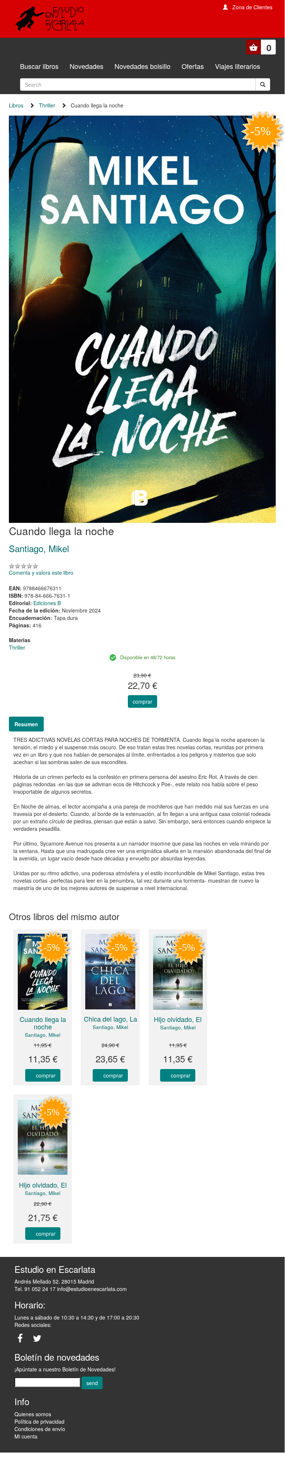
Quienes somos (32, 1414)
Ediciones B (47, 603)
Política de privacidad (39, 1421)
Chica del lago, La (110, 1018)
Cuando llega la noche (43, 1022)
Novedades (86, 66)
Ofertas (193, 66)
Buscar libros (39, 66)
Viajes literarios (237, 66)
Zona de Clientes (252, 7)
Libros (16, 105)
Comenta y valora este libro (41, 572)
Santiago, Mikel (42, 1034)
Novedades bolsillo (142, 66)
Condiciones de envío (39, 1429)
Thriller (47, 105)
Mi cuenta (25, 1436)
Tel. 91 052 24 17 (35, 1288)
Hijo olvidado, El (178, 1019)
